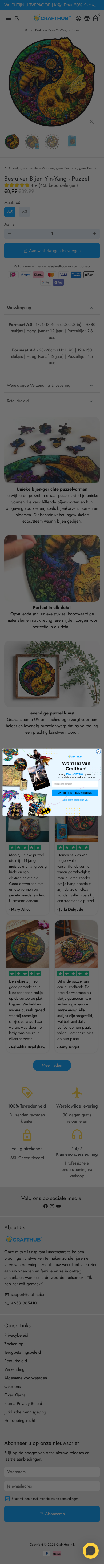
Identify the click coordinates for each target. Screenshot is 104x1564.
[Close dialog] (98, 751)
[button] (91, 1551)
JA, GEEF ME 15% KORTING (75, 792)
